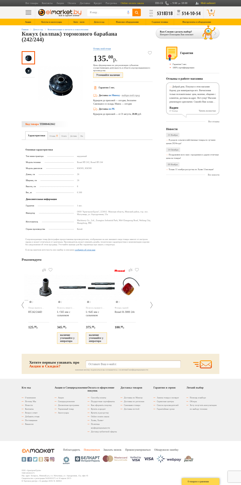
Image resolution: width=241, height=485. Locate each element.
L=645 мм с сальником (92, 314)
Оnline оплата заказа (100, 416)
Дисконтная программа (68, 405)
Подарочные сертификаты (103, 401)
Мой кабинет (208, 3)
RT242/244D (35, 312)
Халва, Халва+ (97, 420)
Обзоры (193, 401)
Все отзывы (213, 121)
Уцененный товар (66, 409)
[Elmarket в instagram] (52, 459)
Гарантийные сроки (166, 409)
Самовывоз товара (132, 405)
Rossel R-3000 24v (125, 312)
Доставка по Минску (133, 397)
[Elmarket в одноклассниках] (41, 459)
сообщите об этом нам (85, 250)
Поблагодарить (71, 449)
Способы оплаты (98, 397)
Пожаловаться (92, 449)
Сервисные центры (165, 401)
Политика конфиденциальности (100, 426)
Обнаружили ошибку (166, 449)
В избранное (150, 53)
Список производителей (167, 405)
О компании (30, 397)
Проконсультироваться (137, 449)
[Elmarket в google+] (46, 459)
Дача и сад (38, 29)
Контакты (47, 3)
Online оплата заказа (132, 3)
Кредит (98, 3)
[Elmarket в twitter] (35, 459)
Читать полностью (207, 110)
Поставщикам (31, 420)
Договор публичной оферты (104, 431)
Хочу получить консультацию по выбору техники (203, 407)
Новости (29, 405)
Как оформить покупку (101, 405)
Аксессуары (63, 413)
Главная (25, 29)
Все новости (213, 175)
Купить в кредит (98, 409)
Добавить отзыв (32, 416)
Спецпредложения (66, 401)
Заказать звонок (112, 449)
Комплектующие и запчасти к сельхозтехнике (68, 29)
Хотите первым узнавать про (54, 364)
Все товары (31, 3)
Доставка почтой (131, 409)
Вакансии (29, 424)
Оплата (72, 3)
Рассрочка (111, 3)
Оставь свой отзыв (102, 48)
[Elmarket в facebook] (29, 459)
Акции (60, 3)
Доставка (85, 3)
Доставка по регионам (134, 401)
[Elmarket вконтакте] (24, 459)
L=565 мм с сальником (63, 314)
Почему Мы (30, 401)
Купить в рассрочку (100, 413)
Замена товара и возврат (168, 397)
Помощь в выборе (198, 397)
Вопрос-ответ (31, 413)
